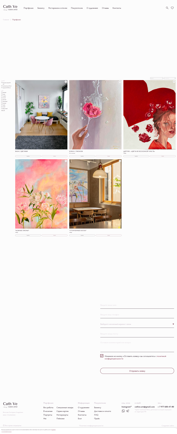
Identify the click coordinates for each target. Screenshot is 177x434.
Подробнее (53, 429)
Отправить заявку (137, 370)
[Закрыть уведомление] (176, 428)
